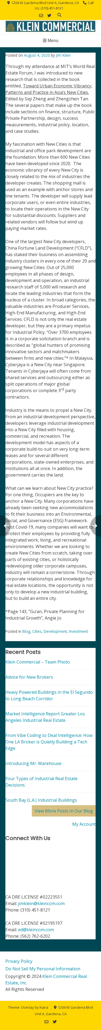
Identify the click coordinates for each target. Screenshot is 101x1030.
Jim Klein (63, 55)
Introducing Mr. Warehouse (33, 763)
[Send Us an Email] (41, 15)
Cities (36, 631)
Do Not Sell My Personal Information (42, 969)
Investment (78, 631)
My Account (84, 824)
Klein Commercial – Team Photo (37, 662)
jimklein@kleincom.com (41, 903)
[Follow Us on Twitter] (49, 15)
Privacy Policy (18, 961)
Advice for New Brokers (29, 677)
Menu (52, 40)
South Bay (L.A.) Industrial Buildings (41, 800)
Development (55, 631)
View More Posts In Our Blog (63, 811)
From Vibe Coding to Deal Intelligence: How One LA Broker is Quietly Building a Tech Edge (48, 741)
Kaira (44, 1007)
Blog (26, 631)
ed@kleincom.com (36, 930)
